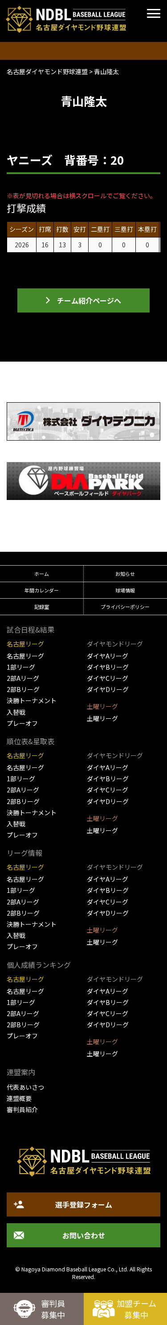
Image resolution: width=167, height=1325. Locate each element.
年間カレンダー (41, 590)
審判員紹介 (22, 1109)
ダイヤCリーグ (107, 678)
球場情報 (125, 590)
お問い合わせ (83, 1235)
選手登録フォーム (83, 1204)
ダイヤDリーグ (108, 689)
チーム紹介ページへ (89, 300)
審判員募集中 (53, 1309)
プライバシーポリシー (125, 606)
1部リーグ (21, 666)
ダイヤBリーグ (108, 666)
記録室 (41, 606)
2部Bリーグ (23, 689)
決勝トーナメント (32, 700)
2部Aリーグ (23, 678)
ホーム (41, 573)
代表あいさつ (25, 1087)
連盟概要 (19, 1098)
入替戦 (16, 712)
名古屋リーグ (25, 655)
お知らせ (125, 573)
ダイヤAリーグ (107, 655)
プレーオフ (22, 723)
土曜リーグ (102, 718)
